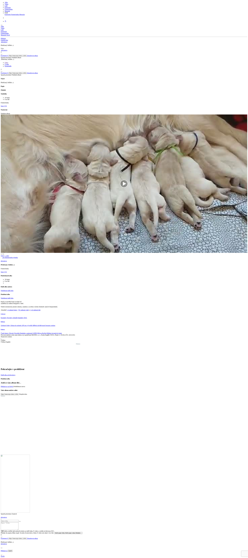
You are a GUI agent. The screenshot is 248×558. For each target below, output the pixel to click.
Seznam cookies (50, 325)
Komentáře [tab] (8, 66)
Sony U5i (4, 106)
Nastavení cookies (6, 337)
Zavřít (10, 551)
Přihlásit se (4, 551)
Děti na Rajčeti (42, 333)
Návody (11, 333)
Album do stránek (16, 325)
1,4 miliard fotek (12, 310)
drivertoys (4, 544)
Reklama (3, 321)
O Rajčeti (3, 314)
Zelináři (15, 318)
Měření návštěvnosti (39, 325)
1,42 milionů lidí (35, 310)
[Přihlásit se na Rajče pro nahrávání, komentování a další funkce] (5, 21)
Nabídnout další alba (7, 290)
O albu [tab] (7, 64)
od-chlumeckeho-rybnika (10, 257)
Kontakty (4, 318)
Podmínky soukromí (26, 333)
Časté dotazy (5, 333)
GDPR (35, 333)
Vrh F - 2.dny (5, 256)
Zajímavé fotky (5, 325)
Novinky (10, 318)
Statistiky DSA (22, 318)
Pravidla (17, 333)
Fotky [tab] (6, 62)
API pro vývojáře (27, 325)
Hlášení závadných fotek (54, 333)
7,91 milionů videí (23, 310)
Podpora (3, 329)
